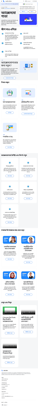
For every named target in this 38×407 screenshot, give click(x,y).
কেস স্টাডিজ (3, 387)
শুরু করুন (32, 11)
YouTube (3, 394)
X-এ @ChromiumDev (5, 393)
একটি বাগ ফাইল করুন (5, 379)
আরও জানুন (10, 175)
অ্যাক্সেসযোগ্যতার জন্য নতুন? (9, 64)
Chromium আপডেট (5, 386)
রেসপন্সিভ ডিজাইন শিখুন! (28, 113)
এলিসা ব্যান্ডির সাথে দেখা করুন (10, 283)
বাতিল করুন (24, 11)
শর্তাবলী (2, 402)
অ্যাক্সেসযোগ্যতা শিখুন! (10, 78)
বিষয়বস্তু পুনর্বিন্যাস (10, 166)
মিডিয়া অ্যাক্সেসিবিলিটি (28, 189)
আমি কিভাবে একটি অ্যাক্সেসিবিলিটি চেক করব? (27, 319)
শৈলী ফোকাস (10, 189)
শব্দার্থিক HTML (8, 137)
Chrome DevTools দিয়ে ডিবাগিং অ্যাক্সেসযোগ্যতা (9, 319)
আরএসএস (3, 397)
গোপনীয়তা (5, 402)
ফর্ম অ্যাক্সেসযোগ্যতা (9, 102)
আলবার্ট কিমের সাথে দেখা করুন (28, 283)
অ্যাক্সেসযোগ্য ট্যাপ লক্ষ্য (28, 166)
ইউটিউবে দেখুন (9, 333)
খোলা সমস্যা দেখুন (4, 380)
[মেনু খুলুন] (2, 1)
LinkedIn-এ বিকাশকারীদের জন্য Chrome (7, 396)
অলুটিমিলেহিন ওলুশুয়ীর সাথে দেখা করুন (28, 249)
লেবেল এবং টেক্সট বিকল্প (10, 212)
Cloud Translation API (7, 8)
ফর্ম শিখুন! (10, 112)
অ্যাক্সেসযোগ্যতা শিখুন (9, 33)
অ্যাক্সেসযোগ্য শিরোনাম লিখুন (7, 352)
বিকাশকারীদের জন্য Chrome (6, 384)
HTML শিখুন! (9, 147)
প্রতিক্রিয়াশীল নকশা (27, 102)
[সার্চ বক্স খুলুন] (23, 1)
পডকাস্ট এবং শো (4, 389)
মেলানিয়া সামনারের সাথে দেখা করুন (10, 248)
